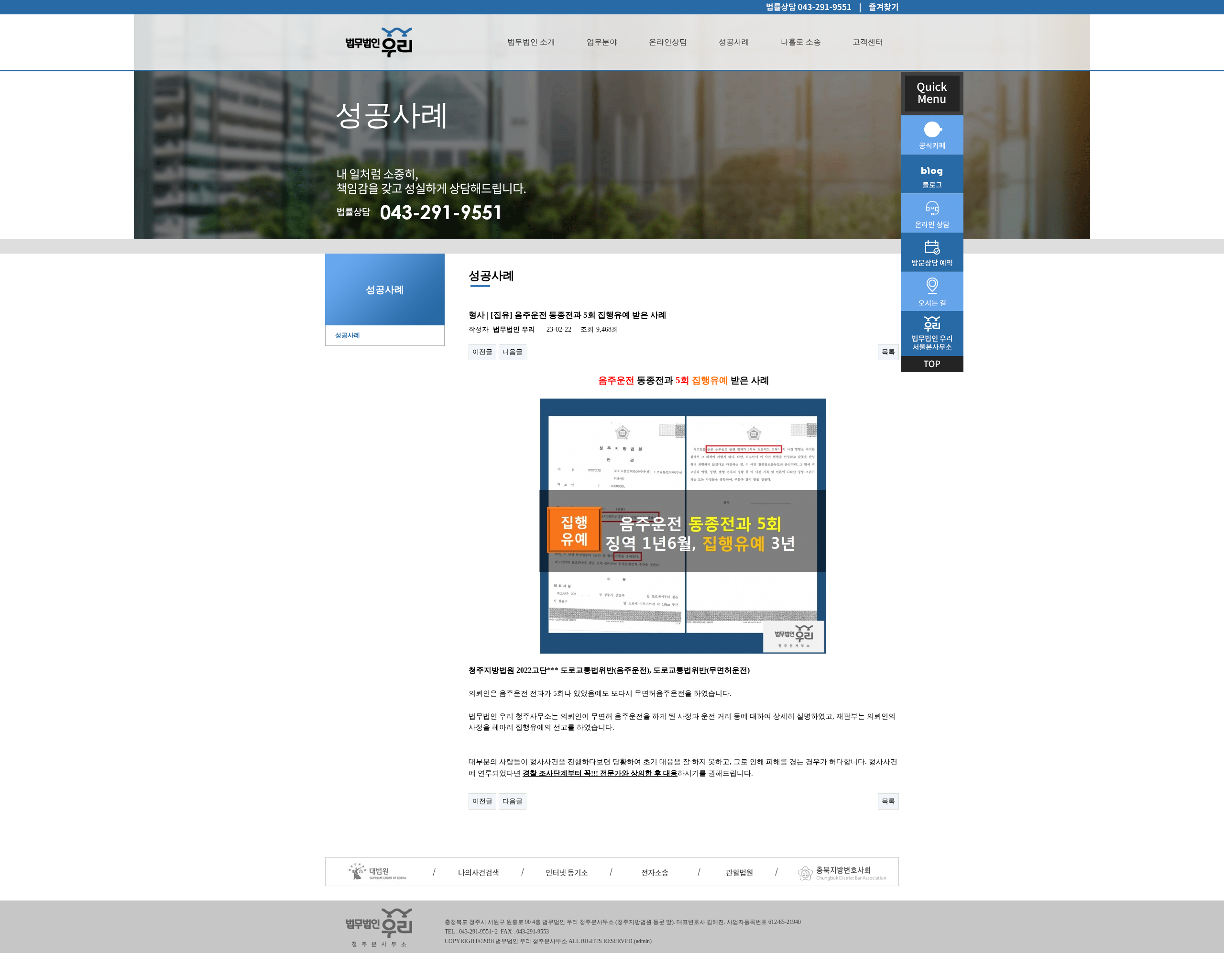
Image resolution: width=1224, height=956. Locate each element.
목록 (888, 352)
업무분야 (602, 42)
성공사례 (734, 42)
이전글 (482, 352)
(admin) (643, 941)
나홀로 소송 (801, 42)
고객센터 (867, 42)
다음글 (513, 352)
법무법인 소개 (531, 42)
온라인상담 (668, 42)
